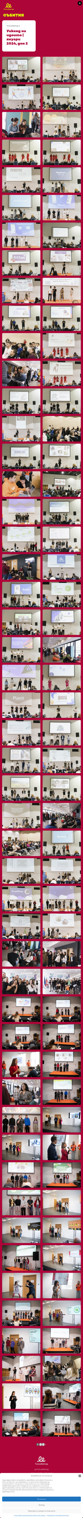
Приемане (41, 1499)
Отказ (42, 1505)
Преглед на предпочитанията (41, 1511)
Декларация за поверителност (58, 1515)
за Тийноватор (41, 1469)
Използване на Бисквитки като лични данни (30, 1515)
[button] (80, 1476)
